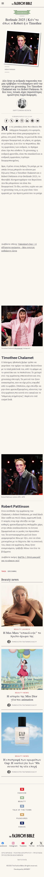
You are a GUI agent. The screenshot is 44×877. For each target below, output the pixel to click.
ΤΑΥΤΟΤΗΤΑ (22, 860)
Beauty (22, 801)
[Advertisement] (22, 219)
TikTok (32, 846)
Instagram (13, 846)
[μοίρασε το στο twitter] (12, 121)
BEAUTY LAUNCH (22, 629)
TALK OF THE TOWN (22, 810)
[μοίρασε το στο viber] (22, 121)
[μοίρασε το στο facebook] (6, 121)
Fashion (22, 793)
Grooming (22, 12)
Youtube (23, 846)
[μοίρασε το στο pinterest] (32, 121)
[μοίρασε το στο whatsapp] (17, 121)
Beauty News (22, 693)
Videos (22, 827)
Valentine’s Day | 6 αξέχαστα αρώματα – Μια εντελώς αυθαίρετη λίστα (19, 247)
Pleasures (22, 818)
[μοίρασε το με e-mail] (38, 121)
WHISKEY (27, 869)
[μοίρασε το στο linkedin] (27, 121)
